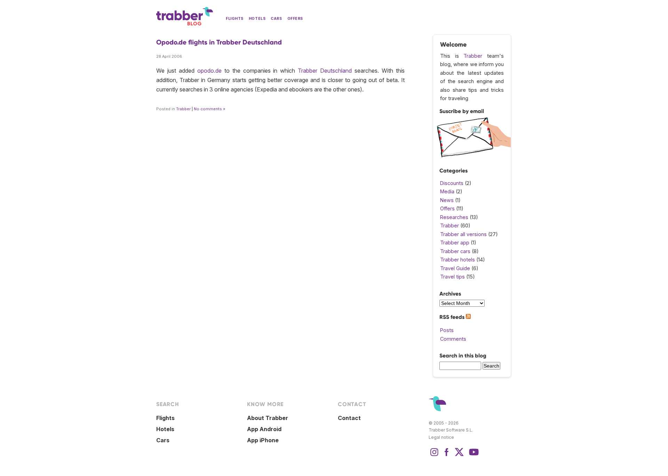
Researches (454, 217)
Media (447, 191)
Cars (276, 18)
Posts (447, 330)
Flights (235, 18)
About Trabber (267, 417)
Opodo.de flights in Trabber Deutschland (219, 42)
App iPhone (263, 440)
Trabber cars (455, 251)
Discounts (451, 183)
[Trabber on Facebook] (446, 455)
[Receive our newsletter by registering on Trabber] (474, 156)
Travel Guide (455, 268)
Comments (453, 339)
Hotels (257, 18)
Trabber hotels (457, 260)
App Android (264, 429)
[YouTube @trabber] (472, 455)
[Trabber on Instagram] (434, 455)
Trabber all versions (463, 234)
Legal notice (441, 437)
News (447, 200)
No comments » (209, 108)
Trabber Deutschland (325, 70)
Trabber (183, 108)
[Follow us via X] (459, 455)
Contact (349, 417)
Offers (295, 18)
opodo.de (209, 70)
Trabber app (454, 242)
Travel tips (452, 277)
